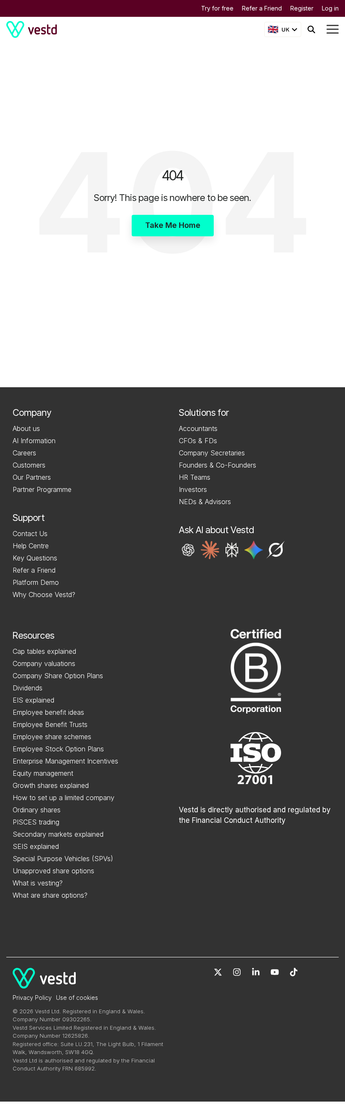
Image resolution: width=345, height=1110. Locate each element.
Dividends (27, 688)
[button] (188, 550)
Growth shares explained (51, 785)
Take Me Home (172, 225)
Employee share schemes (52, 736)
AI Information (34, 440)
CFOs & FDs (198, 440)
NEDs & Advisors (205, 501)
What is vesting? (38, 883)
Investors (193, 489)
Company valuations (44, 663)
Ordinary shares (37, 810)
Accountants (198, 428)
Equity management (43, 773)
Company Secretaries (212, 453)
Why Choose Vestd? (44, 594)
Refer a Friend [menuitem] (262, 8)
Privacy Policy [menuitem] (32, 997)
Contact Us (30, 533)
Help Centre (31, 546)
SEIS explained (36, 846)
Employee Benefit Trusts (50, 724)
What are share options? (50, 895)
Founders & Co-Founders (217, 465)
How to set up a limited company (63, 797)
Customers (29, 465)
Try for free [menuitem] (217, 8)
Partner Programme (42, 489)
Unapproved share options (53, 871)
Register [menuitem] (301, 8)
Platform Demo (36, 582)
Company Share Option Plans (58, 675)
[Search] (311, 29)
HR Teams (194, 477)
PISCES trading (36, 822)
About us (26, 428)
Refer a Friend (34, 570)
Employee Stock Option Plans (58, 749)
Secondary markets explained (58, 834)
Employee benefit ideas (48, 712)
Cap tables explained (44, 651)
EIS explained (33, 700)
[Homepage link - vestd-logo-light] (44, 983)
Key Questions (35, 558)
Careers (24, 453)
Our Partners (32, 477)
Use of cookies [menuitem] (77, 997)
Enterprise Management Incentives (65, 761)
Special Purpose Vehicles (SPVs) (63, 858)
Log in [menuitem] (330, 8)
